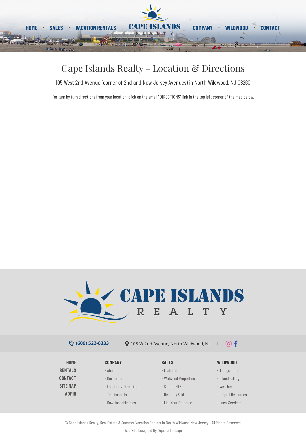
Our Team (114, 378)
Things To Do (229, 370)
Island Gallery (229, 378)
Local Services (230, 402)
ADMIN (70, 393)
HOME (31, 27)
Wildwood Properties (179, 378)
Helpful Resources (233, 394)
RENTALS (68, 370)
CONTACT (270, 27)
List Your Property (178, 402)
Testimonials (117, 394)
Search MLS (172, 386)
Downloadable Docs (121, 402)
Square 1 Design (170, 430)
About (111, 370)
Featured (170, 370)
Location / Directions (123, 386)
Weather (226, 386)
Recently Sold (174, 394)
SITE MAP (67, 386)
